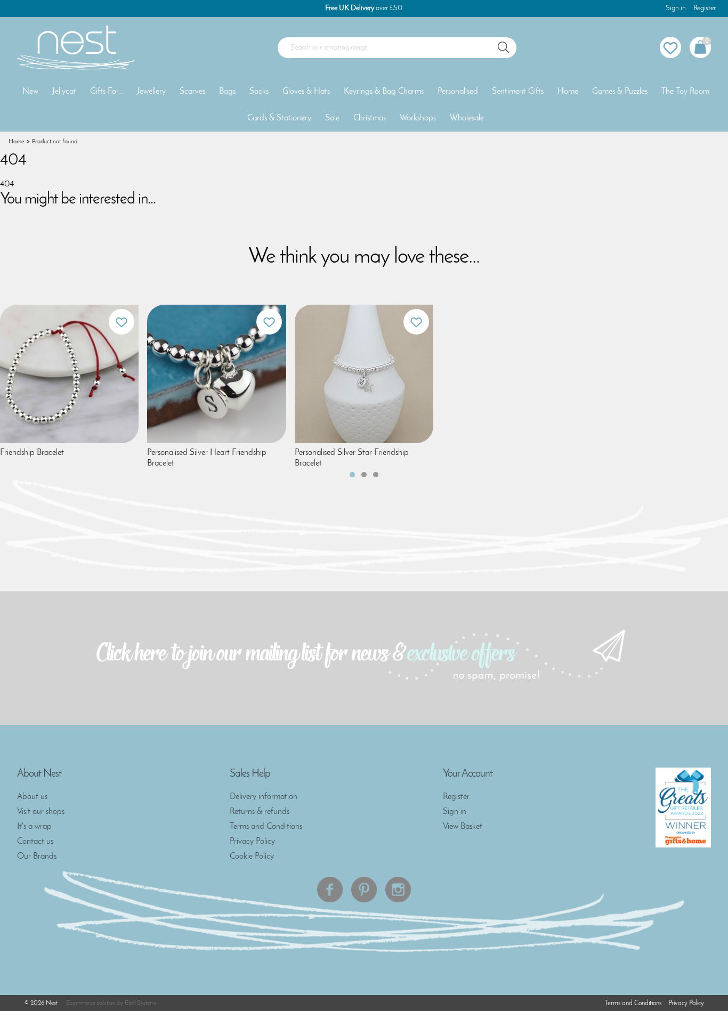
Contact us (35, 841)
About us (32, 797)
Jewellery (151, 91)
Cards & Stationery (279, 118)
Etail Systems (141, 1003)
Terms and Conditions (266, 826)
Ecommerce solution (91, 1003)
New (30, 91)
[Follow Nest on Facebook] (330, 889)
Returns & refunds (259, 812)
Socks (259, 91)
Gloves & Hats (306, 91)
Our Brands (36, 856)
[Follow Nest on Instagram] (398, 889)
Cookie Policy (252, 856)
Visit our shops (40, 812)
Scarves (192, 91)
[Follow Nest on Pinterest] (364, 889)
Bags (227, 91)
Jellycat (64, 91)
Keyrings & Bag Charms (384, 91)
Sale (332, 118)
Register (704, 8)
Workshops (418, 118)
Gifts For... (106, 91)
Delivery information (263, 797)
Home (567, 91)
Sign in (676, 8)
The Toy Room (685, 91)
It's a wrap (34, 826)
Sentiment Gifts (518, 91)
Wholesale (467, 118)
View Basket (462, 826)
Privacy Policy (252, 841)
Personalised (458, 91)
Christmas (369, 118)
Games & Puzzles (620, 91)
